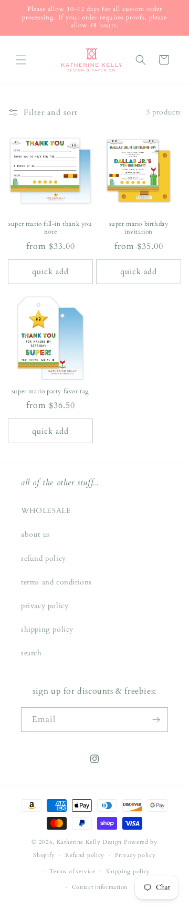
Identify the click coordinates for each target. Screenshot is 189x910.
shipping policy (47, 629)
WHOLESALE (46, 511)
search (31, 653)
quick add (50, 271)
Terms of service (72, 871)
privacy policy (44, 606)
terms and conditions (56, 582)
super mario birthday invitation (139, 228)
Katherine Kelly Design (89, 842)
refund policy (43, 558)
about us (35, 534)
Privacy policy (135, 855)
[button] (21, 59)
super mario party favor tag (50, 391)
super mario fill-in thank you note (50, 228)
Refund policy (84, 855)
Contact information (100, 887)
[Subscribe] (155, 719)
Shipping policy (128, 871)
